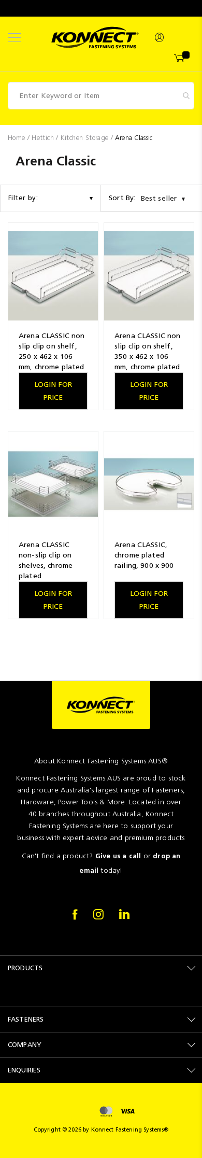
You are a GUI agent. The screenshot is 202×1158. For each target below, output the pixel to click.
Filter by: (23, 198)
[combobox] (101, 95)
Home (17, 138)
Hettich (44, 138)
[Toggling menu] (14, 37)
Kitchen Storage (86, 138)
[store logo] (95, 37)
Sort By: (122, 197)
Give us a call (118, 856)
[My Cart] (180, 58)
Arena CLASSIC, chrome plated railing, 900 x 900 (144, 555)
